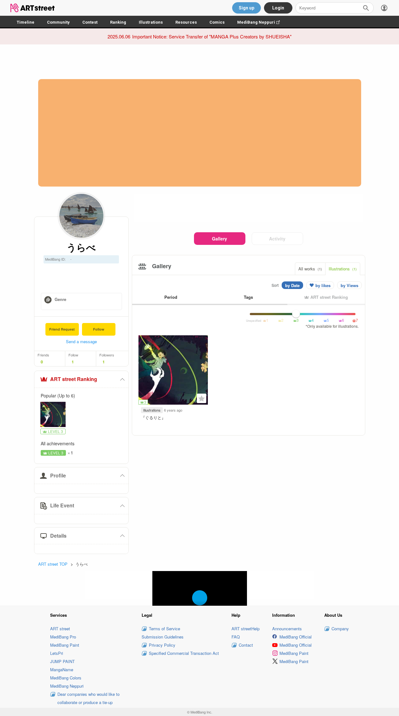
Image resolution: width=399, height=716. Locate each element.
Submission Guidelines (163, 637)
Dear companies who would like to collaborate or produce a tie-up (88, 698)
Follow (98, 329)
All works (310, 269)
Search (366, 8)
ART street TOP (52, 564)
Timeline (25, 22)
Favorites (201, 398)
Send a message (81, 341)
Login (278, 7)
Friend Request (62, 329)
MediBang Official (295, 637)
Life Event (62, 505)
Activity (277, 238)
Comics (217, 22)
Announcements (287, 629)
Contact (246, 645)
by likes (323, 285)
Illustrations (151, 22)
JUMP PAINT (62, 661)
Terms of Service (164, 629)
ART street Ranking (73, 379)
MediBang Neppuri (261, 22)
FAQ (236, 637)
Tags (248, 297)
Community (58, 22)
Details (58, 535)
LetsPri (56, 653)
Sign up (246, 7)
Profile (58, 475)
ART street (60, 629)
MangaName (61, 670)
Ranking (118, 22)
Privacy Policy (162, 645)
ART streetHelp (246, 629)
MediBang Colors (65, 678)
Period (170, 297)
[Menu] (384, 8)
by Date (292, 285)
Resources (186, 22)
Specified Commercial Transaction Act (184, 653)
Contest (89, 22)
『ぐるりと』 (153, 417)
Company (340, 629)
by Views (349, 285)
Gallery (219, 238)
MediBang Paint (64, 645)
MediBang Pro (63, 637)
